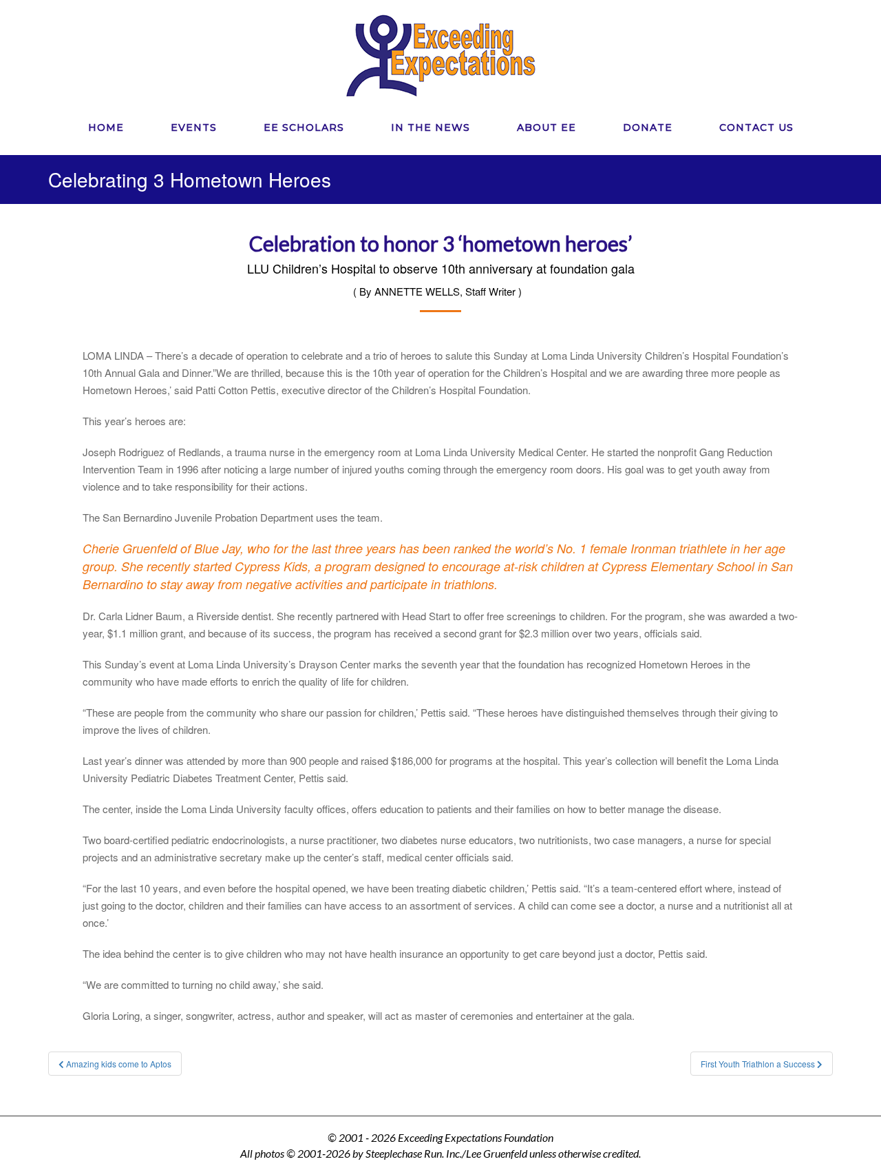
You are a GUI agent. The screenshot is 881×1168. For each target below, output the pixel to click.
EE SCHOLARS (304, 127)
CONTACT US (756, 127)
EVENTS (194, 127)
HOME (106, 127)
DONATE (647, 127)
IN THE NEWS (430, 127)
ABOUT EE (546, 127)
